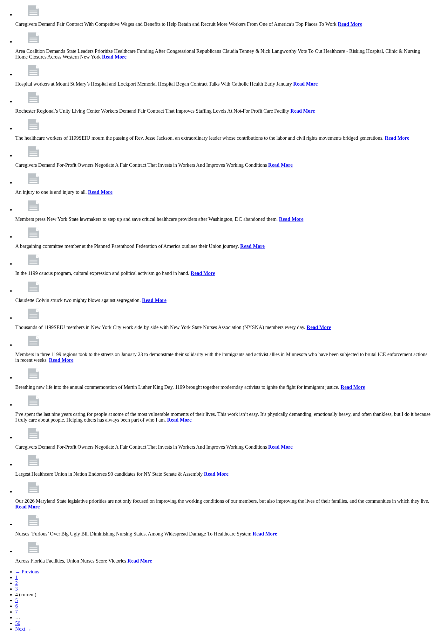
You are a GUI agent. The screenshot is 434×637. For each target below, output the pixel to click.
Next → (23, 629)
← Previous (27, 571)
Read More (350, 24)
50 (17, 623)
